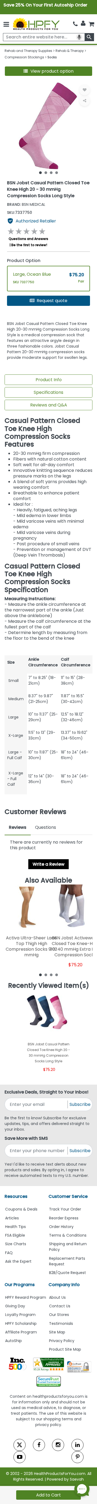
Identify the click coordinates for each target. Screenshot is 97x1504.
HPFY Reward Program (25, 1297)
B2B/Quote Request (67, 1272)
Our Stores (59, 1314)
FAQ (9, 1252)
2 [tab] (45, 172)
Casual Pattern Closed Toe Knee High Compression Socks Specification (42, 578)
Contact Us (59, 1306)
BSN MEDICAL (26, 204)
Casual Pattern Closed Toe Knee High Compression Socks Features (42, 432)
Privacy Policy (61, 1340)
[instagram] (58, 1445)
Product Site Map (65, 1349)
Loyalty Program (20, 1314)
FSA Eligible (15, 1235)
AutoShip (13, 1340)
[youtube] (19, 1457)
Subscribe (80, 1104)
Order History (61, 1226)
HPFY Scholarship (21, 1323)
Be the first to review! (29, 245)
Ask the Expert (18, 1261)
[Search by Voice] (79, 37)
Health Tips (15, 1226)
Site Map (57, 1332)
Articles (12, 1218)
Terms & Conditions (67, 1235)
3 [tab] (51, 172)
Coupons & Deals (21, 1209)
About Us (57, 1297)
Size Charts (15, 1244)
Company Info (64, 1284)
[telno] (75, 24)
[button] (48, 71)
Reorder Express (63, 1218)
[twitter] (19, 1445)
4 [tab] (56, 172)
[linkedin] (77, 1445)
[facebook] (39, 1445)
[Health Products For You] (36, 23)
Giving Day (15, 1306)
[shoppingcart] (91, 24)
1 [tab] (40, 172)
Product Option (23, 260)
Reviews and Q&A (48, 405)
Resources (16, 1196)
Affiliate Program (21, 1332)
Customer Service (68, 1196)
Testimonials (61, 1323)
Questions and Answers (28, 238)
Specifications (48, 392)
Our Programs (20, 1284)
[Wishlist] (84, 89)
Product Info (49, 380)
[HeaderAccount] (83, 23)
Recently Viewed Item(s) (48, 985)
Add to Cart (48, 1495)
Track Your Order (65, 1209)
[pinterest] (77, 1457)
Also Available (48, 880)
